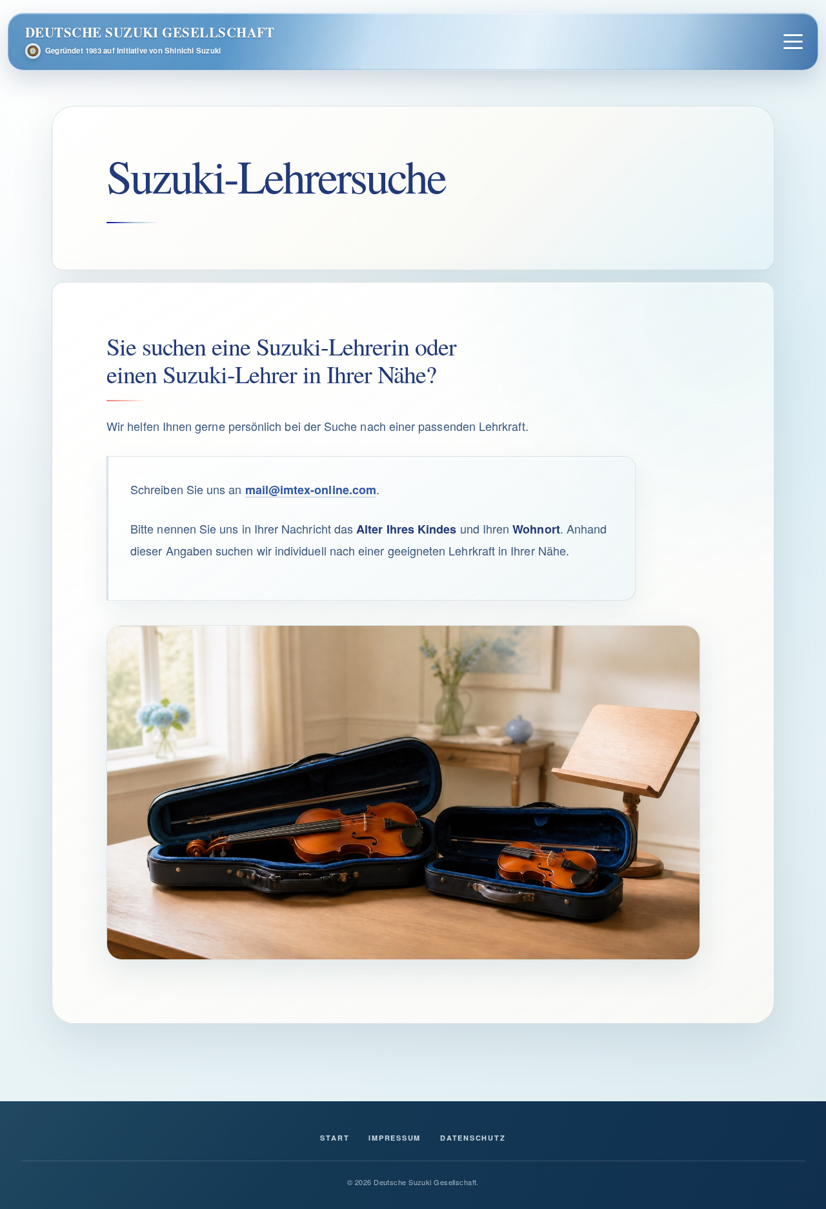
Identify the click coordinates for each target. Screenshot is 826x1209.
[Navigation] (793, 41)
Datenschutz (472, 1138)
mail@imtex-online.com (311, 489)
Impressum (394, 1138)
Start (334, 1138)
